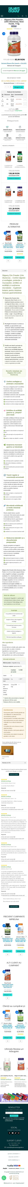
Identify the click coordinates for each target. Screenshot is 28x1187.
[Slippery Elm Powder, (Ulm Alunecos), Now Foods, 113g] (14, 44)
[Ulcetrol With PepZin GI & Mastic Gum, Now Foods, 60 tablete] (8, 236)
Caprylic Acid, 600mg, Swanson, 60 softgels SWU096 (20, 1026)
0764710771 (15, 1145)
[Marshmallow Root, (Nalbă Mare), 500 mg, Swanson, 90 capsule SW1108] (7, 929)
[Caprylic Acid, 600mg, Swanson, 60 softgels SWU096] (20, 1016)
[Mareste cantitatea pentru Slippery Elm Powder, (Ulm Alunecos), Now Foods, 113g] (10, 87)
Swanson (19, 243)
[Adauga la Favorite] (8, 260)
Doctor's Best (20, 937)
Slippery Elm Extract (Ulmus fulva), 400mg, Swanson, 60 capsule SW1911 (20, 246)
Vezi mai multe (14, 906)
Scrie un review (14, 774)
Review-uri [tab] (6, 762)
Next (25, 45)
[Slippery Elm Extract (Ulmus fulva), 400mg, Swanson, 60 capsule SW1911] (19, 236)
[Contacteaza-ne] (18, 16)
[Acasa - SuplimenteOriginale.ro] (14, 10)
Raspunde (3, 788)
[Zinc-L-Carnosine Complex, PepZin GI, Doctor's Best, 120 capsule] (20, 929)
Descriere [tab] (4, 270)
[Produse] (2, 16)
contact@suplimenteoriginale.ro (15, 1147)
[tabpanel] (14, 44)
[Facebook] (9, 1133)
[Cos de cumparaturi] (22, 16)
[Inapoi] (1, 20)
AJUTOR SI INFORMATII (13, 1153)
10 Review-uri (17, 28)
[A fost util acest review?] (14, 790)
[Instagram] (18, 1133)
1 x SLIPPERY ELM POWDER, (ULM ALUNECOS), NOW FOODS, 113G (8, 166)
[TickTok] (15, 1133)
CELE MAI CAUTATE (13, 1157)
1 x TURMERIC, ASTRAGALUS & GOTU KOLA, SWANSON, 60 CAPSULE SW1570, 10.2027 (20, 166)
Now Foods (8, 243)
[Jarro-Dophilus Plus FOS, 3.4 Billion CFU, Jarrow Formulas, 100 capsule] (7, 1064)
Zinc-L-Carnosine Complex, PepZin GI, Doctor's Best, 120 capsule (20, 940)
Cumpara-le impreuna (14, 178)
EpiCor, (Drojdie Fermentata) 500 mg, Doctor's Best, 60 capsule (7, 1026)
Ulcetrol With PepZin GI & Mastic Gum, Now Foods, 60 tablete (8, 246)
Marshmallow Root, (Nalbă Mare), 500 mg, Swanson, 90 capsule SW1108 (7, 940)
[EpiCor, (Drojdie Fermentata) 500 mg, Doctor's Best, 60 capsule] (8, 1016)
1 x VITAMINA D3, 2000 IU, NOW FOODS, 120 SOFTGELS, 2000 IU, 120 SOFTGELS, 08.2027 (19, 201)
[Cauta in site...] (26, 16)
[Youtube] (12, 1133)
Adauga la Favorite (13, 121)
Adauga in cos (18, 87)
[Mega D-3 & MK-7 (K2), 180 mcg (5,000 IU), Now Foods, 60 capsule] (21, 1064)
